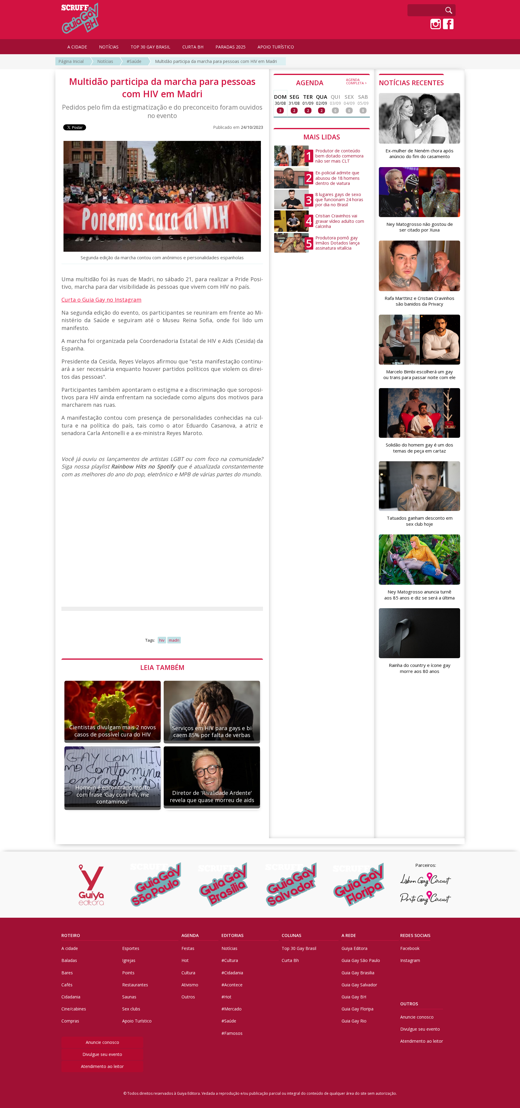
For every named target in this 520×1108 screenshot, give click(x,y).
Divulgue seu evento (102, 1054)
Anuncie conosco (102, 1042)
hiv (162, 640)
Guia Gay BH (354, 997)
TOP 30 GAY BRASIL (150, 47)
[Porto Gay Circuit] (425, 898)
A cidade (69, 948)
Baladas (69, 960)
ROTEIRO (70, 935)
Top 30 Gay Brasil (299, 948)
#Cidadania (232, 973)
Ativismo (189, 985)
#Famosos (232, 1033)
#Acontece (232, 985)
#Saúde (134, 61)
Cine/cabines (73, 1009)
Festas (187, 948)
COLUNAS (291, 935)
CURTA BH (192, 47)
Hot (185, 960)
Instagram (410, 960)
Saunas (129, 997)
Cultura (188, 973)
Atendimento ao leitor (102, 1066)
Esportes (130, 948)
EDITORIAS (232, 935)
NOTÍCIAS (109, 47)
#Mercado (231, 1009)
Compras (70, 1021)
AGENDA (331, 82)
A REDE (349, 935)
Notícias (105, 61)
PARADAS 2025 (230, 47)
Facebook (409, 948)
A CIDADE (77, 47)
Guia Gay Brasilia (358, 973)
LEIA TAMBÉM (162, 667)
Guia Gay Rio (354, 1021)
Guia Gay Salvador (359, 985)
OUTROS (409, 1004)
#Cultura (229, 960)
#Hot (226, 997)
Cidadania (70, 997)
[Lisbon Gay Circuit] (425, 879)
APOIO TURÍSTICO (276, 47)
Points (128, 973)
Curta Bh (290, 960)
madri (174, 640)
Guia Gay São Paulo (361, 960)
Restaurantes (135, 985)
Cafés (67, 985)
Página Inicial (71, 61)
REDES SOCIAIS (415, 935)
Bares (67, 973)
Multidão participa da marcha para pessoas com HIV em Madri (216, 61)
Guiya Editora (354, 948)
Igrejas (128, 960)
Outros (188, 997)
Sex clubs (131, 1009)
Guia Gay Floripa (357, 1009)
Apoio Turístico (137, 1021)
